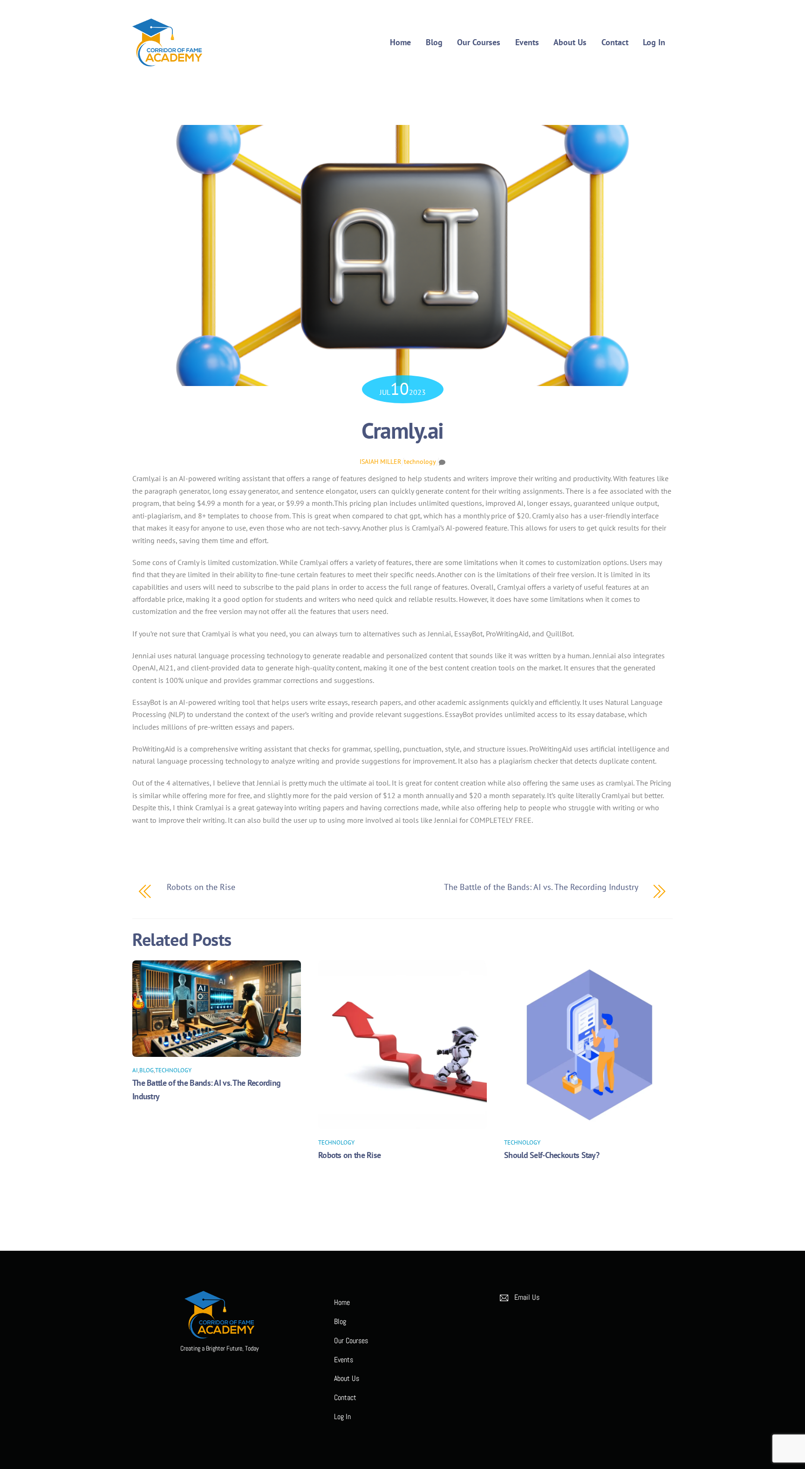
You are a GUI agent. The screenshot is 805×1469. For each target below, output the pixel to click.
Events (527, 42)
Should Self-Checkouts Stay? (551, 1155)
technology (420, 461)
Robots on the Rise (349, 1155)
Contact (614, 42)
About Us (570, 42)
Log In (654, 42)
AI (135, 1070)
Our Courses (478, 42)
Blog (434, 42)
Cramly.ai (402, 430)
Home (400, 42)
